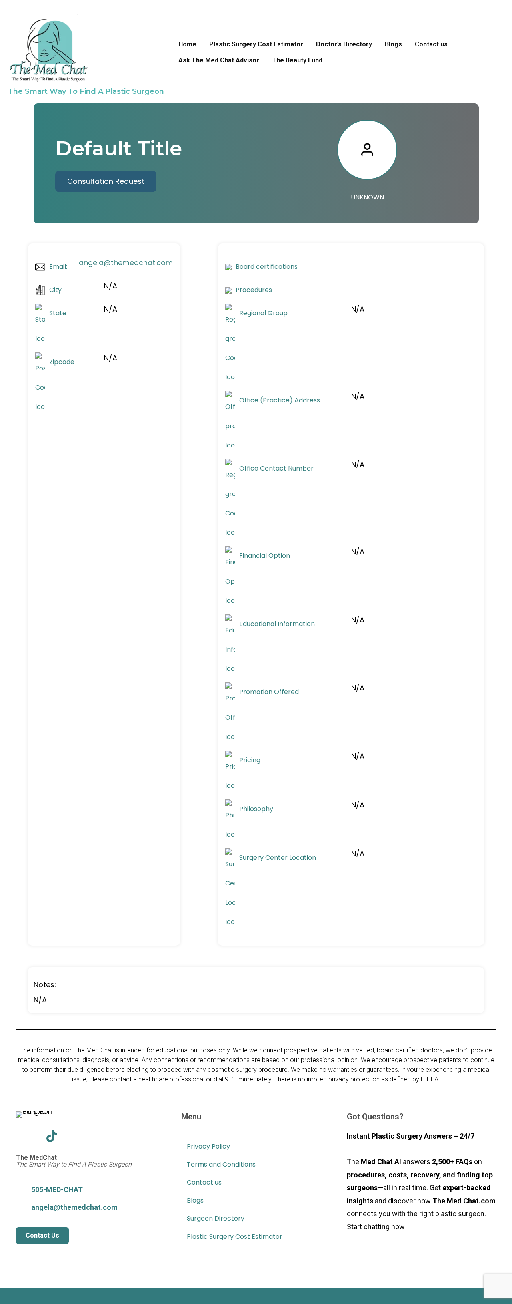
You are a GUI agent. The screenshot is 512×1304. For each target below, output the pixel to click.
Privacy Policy (208, 1146)
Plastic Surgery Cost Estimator (256, 44)
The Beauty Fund (297, 60)
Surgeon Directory (215, 1218)
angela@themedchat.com (126, 263)
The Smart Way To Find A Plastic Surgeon (86, 91)
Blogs (393, 44)
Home (187, 44)
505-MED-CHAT (57, 1189)
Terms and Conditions (221, 1164)
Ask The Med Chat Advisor (218, 60)
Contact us (431, 44)
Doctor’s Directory (344, 44)
